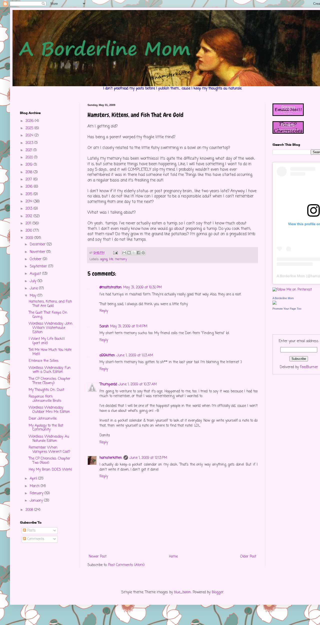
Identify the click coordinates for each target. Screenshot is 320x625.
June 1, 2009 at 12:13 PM (148, 458)
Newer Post (97, 556)
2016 (30, 186)
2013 (30, 208)
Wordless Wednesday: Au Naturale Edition (49, 439)
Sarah (104, 326)
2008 (30, 510)
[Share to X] (133, 252)
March (35, 486)
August (36, 273)
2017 (29, 179)
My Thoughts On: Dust (46, 390)
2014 (30, 201)
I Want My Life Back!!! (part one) (47, 341)
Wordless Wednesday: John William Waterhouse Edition (50, 328)
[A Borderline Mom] (274, 303)
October (36, 259)
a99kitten (107, 355)
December (38, 244)
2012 (30, 216)
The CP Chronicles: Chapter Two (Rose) (49, 461)
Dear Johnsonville (42, 418)
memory (121, 259)
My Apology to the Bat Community (46, 428)
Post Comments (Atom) (126, 565)
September (39, 266)
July (34, 281)
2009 (30, 238)
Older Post (248, 556)
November (38, 252)
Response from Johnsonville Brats (45, 399)
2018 (30, 172)
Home (173, 556)
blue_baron (182, 592)
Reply (104, 311)
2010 (29, 230)
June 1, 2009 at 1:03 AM (134, 355)
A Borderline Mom (291, 276)
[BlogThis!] (129, 252)
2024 (30, 135)
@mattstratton (111, 287)
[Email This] (124, 252)
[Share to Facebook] (138, 252)
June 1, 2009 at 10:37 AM (137, 384)
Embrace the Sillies (43, 361)
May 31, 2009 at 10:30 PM (142, 287)
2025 (30, 128)
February (37, 493)
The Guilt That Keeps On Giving (48, 315)
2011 (29, 223)
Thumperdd (108, 384)
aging (104, 259)
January (37, 500)
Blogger (218, 592)
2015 (30, 194)
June (34, 288)
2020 (30, 157)
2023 (30, 143)
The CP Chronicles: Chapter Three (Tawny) (49, 381)
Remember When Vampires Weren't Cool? (49, 450)
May (34, 295)
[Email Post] (115, 252)
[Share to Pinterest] (143, 252)
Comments (35, 539)
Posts (31, 530)
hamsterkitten (111, 458)
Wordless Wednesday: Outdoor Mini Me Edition (49, 410)
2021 (30, 150)
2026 (30, 121)
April (34, 478)
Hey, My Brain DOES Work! (50, 469)
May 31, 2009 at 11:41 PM (128, 326)
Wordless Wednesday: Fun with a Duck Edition (50, 370)
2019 (30, 164)
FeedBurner (309, 367)
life (111, 259)
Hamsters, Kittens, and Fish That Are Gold (50, 304)
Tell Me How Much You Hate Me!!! (50, 352)
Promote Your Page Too (286, 308)
